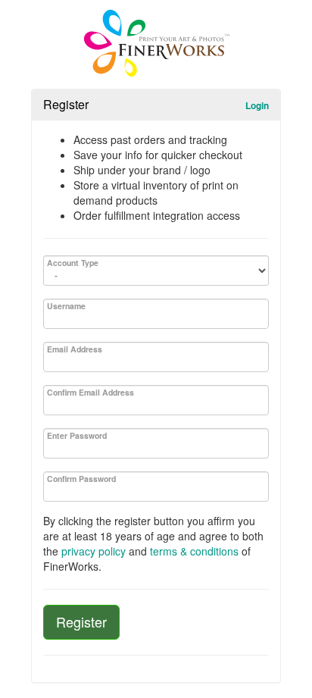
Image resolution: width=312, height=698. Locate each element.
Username (66, 305)
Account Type (72, 262)
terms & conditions (194, 551)
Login (257, 105)
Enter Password (77, 435)
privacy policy (93, 551)
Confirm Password (81, 478)
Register (81, 621)
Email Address (74, 349)
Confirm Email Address (90, 392)
